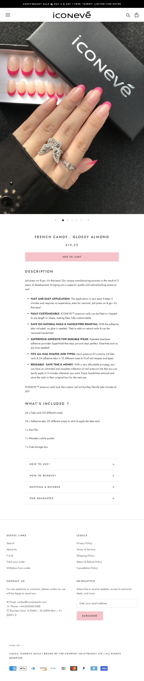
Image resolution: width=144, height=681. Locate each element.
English (14, 645)
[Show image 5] (81, 220)
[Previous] (55, 220)
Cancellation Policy (87, 568)
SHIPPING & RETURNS (45, 487)
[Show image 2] (67, 220)
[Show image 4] (76, 220)
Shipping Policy (85, 555)
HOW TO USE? (40, 464)
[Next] (88, 220)
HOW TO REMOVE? (43, 475)
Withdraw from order (18, 568)
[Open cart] (136, 15)
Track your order (16, 562)
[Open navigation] (8, 15)
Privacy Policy (84, 543)
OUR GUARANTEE (42, 498)
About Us (12, 549)
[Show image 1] (63, 220)
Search (10, 543)
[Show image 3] (72, 220)
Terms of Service (86, 549)
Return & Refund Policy (89, 562)
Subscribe (90, 616)
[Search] (128, 15)
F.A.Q (10, 555)
